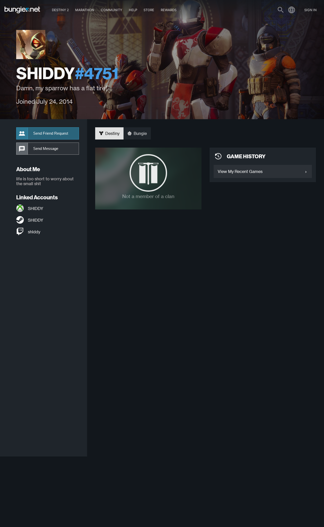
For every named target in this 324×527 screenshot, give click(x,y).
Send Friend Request (50, 133)
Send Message (45, 149)
